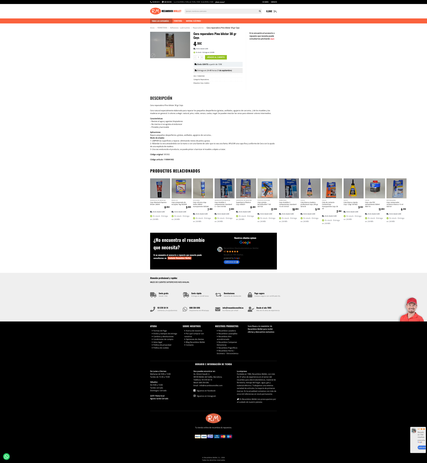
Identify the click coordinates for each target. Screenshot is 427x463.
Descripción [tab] (161, 98)
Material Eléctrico (193, 21)
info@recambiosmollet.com (211, 385)
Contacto (190, 345)
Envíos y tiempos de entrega (165, 333)
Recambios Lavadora (227, 330)
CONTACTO (274, 2)
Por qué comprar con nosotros (194, 335)
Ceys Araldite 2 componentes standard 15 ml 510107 (287, 204)
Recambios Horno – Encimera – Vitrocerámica (227, 352)
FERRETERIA (162, 28)
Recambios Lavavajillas (227, 333)
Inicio (152, 28)
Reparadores (198, 28)
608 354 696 (194, 307)
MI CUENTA (266, 2)
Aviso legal (157, 342)
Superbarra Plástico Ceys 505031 (243, 203)
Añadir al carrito (216, 57)
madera (206, 83)
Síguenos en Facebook (205, 390)
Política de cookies (161, 348)
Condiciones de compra (163, 339)
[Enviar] (260, 11)
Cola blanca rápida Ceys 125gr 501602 (351, 203)
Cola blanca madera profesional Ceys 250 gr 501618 (309, 204)
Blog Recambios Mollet (195, 342)
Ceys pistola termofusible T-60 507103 (264, 204)
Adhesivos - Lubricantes (180, 28)
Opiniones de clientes (195, 339)
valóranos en (230, 262)
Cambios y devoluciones (163, 336)
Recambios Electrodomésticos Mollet (241, 248)
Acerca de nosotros (194, 330)
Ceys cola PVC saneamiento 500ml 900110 (372, 204)
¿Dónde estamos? (220, 2)
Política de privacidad (162, 345)
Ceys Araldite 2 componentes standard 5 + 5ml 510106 (223, 204)
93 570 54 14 (162, 307)
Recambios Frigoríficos (227, 348)
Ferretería (178, 21)
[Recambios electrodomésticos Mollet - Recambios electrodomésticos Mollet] (165, 11)
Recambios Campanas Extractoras (227, 343)
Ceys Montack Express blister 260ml (158, 203)
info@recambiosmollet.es (233, 307)
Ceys (201, 83)
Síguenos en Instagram (206, 396)
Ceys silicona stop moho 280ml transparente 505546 (201, 204)
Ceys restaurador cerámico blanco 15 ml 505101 (395, 204)
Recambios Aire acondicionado (224, 338)
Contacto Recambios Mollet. (179, 258)
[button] (271, 11)
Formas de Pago (160, 330)
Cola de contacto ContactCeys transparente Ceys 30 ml (330, 205)
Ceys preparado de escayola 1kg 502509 (179, 203)
